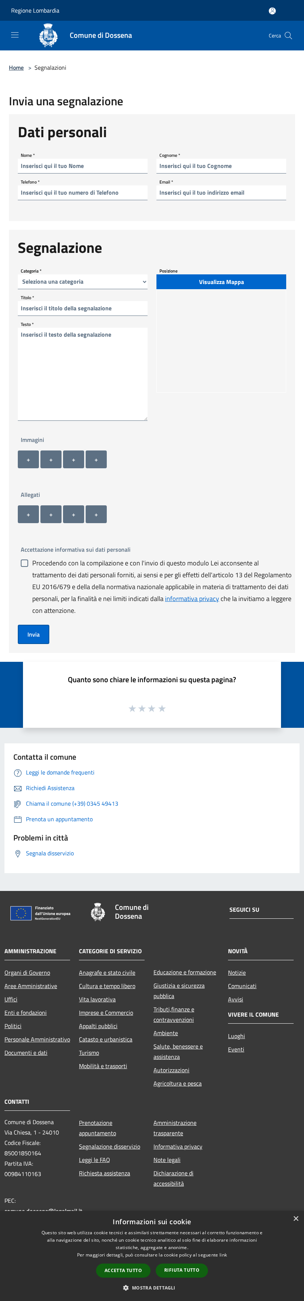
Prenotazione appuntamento (97, 1127)
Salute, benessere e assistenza (178, 1051)
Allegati (30, 494)
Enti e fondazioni (25, 1012)
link (223, 1255)
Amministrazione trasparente (174, 1127)
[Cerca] (288, 35)
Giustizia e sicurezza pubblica (179, 990)
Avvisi (235, 999)
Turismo (89, 1052)
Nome (28, 154)
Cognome (169, 154)
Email (166, 181)
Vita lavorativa (97, 999)
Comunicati (242, 985)
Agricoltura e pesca (177, 1083)
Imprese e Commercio (106, 1012)
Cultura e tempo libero (107, 985)
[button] (152, 1287)
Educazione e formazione (184, 972)
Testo (27, 323)
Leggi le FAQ (94, 1159)
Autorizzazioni (171, 1070)
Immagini (32, 439)
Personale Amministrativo (37, 1039)
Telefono (30, 181)
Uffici (10, 999)
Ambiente (165, 1032)
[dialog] (152, 1256)
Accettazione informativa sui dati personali (75, 549)
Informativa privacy (177, 1146)
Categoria (31, 270)
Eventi (236, 1049)
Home (16, 67)
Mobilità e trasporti (103, 1065)
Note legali (167, 1159)
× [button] (295, 1219)
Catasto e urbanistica (105, 1039)
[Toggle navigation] (14, 34)
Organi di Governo (27, 972)
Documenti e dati (25, 1052)
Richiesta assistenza (104, 1173)
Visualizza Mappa (221, 281)
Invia (33, 634)
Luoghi (236, 1035)
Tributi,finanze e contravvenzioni (173, 1014)
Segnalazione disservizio (109, 1146)
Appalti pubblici (98, 1025)
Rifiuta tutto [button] (181, 1270)
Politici (13, 1025)
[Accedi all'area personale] (272, 11)
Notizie (237, 972)
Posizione (168, 270)
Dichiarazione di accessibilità (173, 1178)
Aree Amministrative (30, 985)
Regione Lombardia (35, 10)
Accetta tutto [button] (123, 1270)
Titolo (27, 297)
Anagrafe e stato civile (107, 972)
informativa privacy (192, 599)
